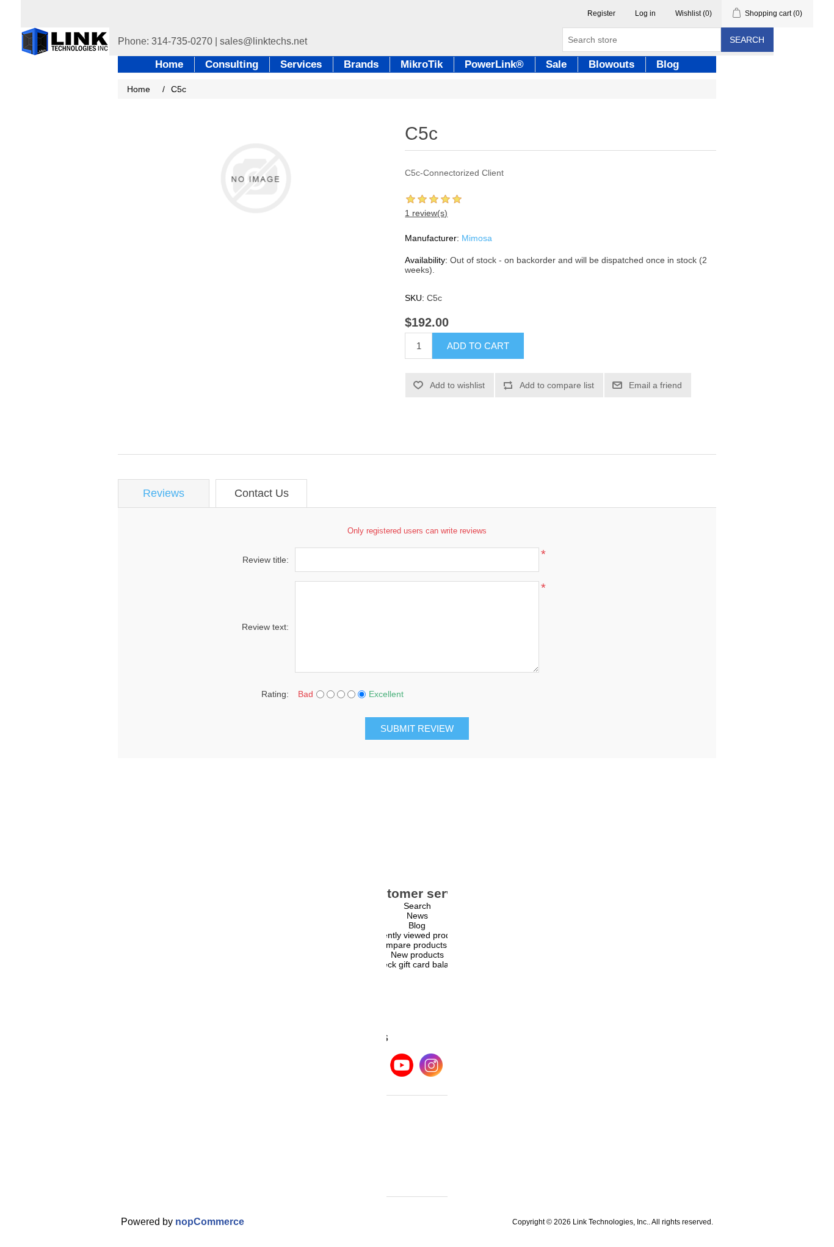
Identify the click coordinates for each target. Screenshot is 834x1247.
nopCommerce (209, 1221)
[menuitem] (417, 906)
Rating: (275, 694)
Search (747, 40)
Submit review (417, 728)
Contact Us (261, 493)
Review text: (265, 627)
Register (601, 13)
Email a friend (655, 385)
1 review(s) (426, 213)
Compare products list (417, 945)
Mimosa (477, 238)
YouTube (401, 1065)
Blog (417, 925)
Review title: (265, 560)
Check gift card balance (417, 964)
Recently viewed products (417, 935)
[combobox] (641, 39)
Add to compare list (557, 385)
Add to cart (478, 346)
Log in (645, 13)
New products (417, 955)
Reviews (163, 493)
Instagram (431, 1065)
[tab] (163, 493)
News (417, 915)
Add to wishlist (457, 385)
